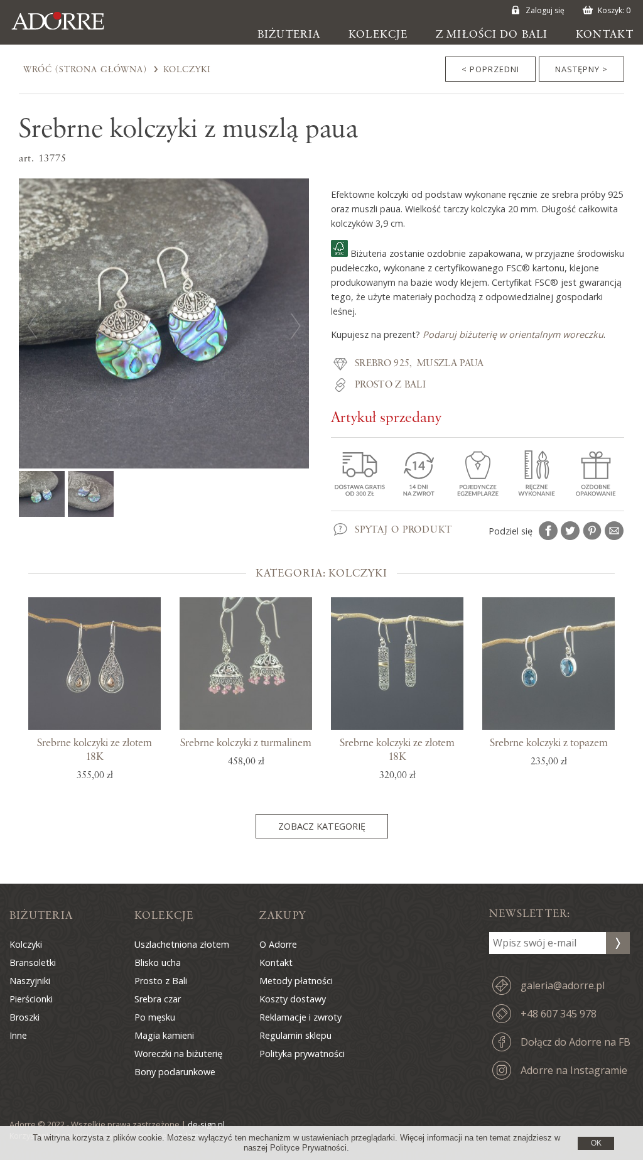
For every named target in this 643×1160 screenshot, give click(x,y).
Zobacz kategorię (321, 826)
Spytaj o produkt (403, 530)
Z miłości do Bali (492, 34)
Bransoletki (32, 962)
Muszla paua (450, 364)
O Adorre (278, 944)
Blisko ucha (157, 962)
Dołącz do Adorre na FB (575, 1042)
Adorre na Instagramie (574, 1070)
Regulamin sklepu (295, 1035)
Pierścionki (31, 999)
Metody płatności (296, 981)
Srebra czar (157, 999)
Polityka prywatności (302, 1054)
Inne (18, 1035)
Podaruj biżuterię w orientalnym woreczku (513, 334)
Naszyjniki (29, 981)
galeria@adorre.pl (563, 985)
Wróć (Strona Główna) (85, 69)
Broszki (24, 1017)
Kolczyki (187, 69)
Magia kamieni (164, 1035)
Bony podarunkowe (174, 1072)
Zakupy (282, 915)
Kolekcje (378, 34)
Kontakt (605, 34)
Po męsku (154, 1017)
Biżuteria (288, 34)
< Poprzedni (490, 69)
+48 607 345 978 (559, 1014)
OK (596, 1143)
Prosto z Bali (390, 385)
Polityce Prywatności (308, 1147)
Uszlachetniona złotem (181, 944)
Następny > (581, 69)
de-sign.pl (206, 1124)
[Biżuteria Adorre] (67, 29)
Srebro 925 (382, 364)
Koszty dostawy (292, 999)
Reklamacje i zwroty (300, 1017)
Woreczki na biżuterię (178, 1054)
